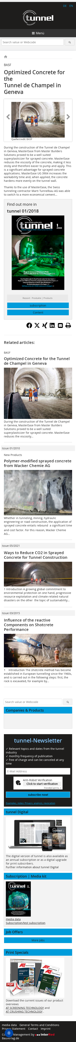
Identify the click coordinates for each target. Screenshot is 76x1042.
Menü (40, 33)
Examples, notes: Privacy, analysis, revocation (30, 803)
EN (71, 6)
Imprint (45, 1029)
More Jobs (38, 940)
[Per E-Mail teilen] (60, 325)
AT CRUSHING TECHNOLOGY (24, 1011)
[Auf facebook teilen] (29, 327)
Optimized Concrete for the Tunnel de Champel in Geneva (37, 361)
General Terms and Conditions (39, 1025)
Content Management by (18, 1034)
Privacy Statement (13, 1029)
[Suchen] (70, 42)
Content (38, 312)
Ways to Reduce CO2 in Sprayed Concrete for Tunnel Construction (35, 555)
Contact (33, 1029)
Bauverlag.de (10, 1038)
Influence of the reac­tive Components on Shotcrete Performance (28, 624)
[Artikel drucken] (68, 325)
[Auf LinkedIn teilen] (53, 327)
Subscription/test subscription (25, 923)
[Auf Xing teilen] (45, 327)
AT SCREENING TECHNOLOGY (25, 1008)
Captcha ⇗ (52, 788)
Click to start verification (42, 784)
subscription (38, 305)
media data (13, 919)
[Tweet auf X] (37, 327)
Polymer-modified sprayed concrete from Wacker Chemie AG (38, 463)
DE (65, 6)
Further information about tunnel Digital (32, 867)
